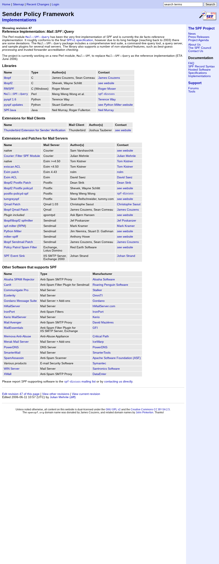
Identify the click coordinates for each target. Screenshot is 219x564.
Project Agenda (198, 40)
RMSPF (9, 88)
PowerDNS (11, 347)
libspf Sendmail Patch (18, 242)
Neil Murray (106, 110)
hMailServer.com (104, 306)
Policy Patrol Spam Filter (20, 247)
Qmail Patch (12, 204)
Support (194, 83)
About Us (194, 44)
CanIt (7, 284)
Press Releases (198, 37)
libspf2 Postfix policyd (18, 188)
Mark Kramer (126, 226)
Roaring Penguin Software (110, 284)
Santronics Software (106, 368)
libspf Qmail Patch (16, 209)
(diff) (73, 397)
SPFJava (10, 110)
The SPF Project (201, 28)
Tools (191, 91)
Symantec (99, 363)
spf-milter (10, 226)
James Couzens (109, 77)
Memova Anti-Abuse (17, 336)
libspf (7, 77)
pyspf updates (13, 104)
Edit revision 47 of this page (21, 394)
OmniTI (98, 295)
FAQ (191, 63)
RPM (21, 226)
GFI (95, 327)
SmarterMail (12, 352)
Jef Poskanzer (126, 220)
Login (55, 4)
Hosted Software (199, 69)
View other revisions (55, 394)
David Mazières (103, 322)
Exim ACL (10, 177)
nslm (120, 172)
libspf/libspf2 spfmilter (18, 220)
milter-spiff (11, 236)
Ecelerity (9, 295)
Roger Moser (107, 88)
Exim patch (11, 172)
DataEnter (99, 374)
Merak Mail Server (16, 341)
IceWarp (98, 341)
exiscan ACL (12, 166)
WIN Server (11, 368)
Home (6, 4)
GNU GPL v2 (113, 409)
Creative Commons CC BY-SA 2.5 (150, 409)
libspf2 (8, 83)
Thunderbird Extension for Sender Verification (34, 130)
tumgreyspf (11, 199)
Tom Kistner (125, 161)
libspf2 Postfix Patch (17, 182)
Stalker (97, 290)
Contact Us (195, 51)
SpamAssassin (14, 358)
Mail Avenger (12, 322)
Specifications (197, 72)
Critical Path (101, 336)
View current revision (86, 394)
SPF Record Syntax (201, 66)
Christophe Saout (129, 204)
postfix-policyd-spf (16, 193)
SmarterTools (102, 352)
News (192, 33)
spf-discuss (106, 93)
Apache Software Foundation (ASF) (117, 358)
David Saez (124, 177)
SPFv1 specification (80, 40)
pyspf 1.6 (10, 99)
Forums (193, 88)
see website (106, 83)
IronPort (9, 311)
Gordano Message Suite (20, 300)
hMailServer (12, 306)
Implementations (19, 20)
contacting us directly (118, 381)
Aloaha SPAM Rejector (19, 279)
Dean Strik (124, 182)
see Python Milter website (115, 104)
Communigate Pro (16, 290)
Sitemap (18, 4)
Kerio (96, 317)
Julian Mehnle (126, 156)
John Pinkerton (144, 412)
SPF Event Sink (14, 255)
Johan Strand (126, 255)
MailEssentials (13, 327)
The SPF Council (199, 47)
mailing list (80, 381)
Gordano (99, 300)
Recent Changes (38, 4)
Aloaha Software (104, 279)
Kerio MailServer (15, 317)
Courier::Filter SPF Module (22, 156)
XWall (7, 374)
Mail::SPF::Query (37, 37)
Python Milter (13, 231)
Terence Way (107, 99)
